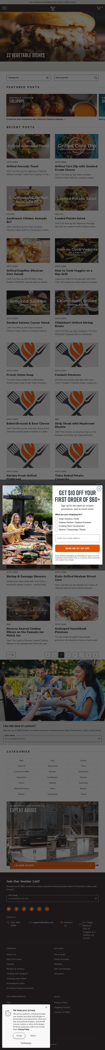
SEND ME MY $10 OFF (77, 548)
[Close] (47, 1007)
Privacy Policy (23, 1029)
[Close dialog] (99, 488)
